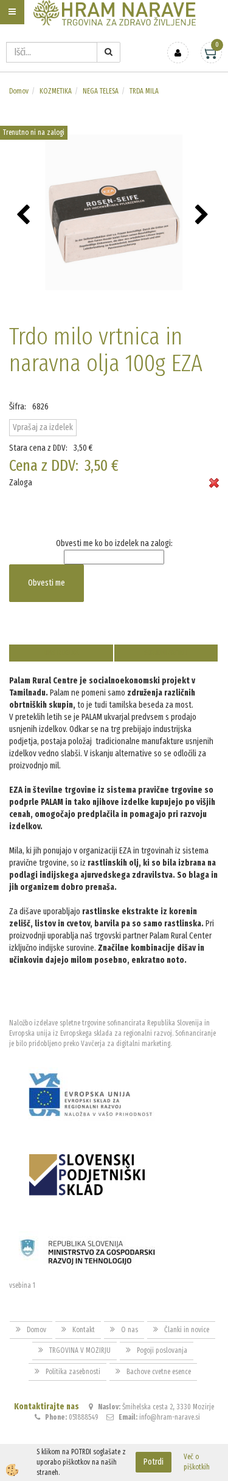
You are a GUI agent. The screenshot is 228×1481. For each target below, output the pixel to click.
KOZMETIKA (56, 91)
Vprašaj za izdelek (43, 427)
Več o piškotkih (197, 1461)
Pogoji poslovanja (162, 1350)
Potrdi (153, 1462)
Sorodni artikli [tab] (166, 653)
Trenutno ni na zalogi (33, 132)
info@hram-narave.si (169, 1417)
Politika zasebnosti (73, 1371)
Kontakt (83, 1329)
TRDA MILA (144, 91)
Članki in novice (186, 1329)
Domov (19, 91)
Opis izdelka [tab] (61, 653)
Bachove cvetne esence (158, 1371)
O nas (129, 1329)
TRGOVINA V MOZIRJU (80, 1350)
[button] (203, 216)
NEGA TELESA (101, 91)
